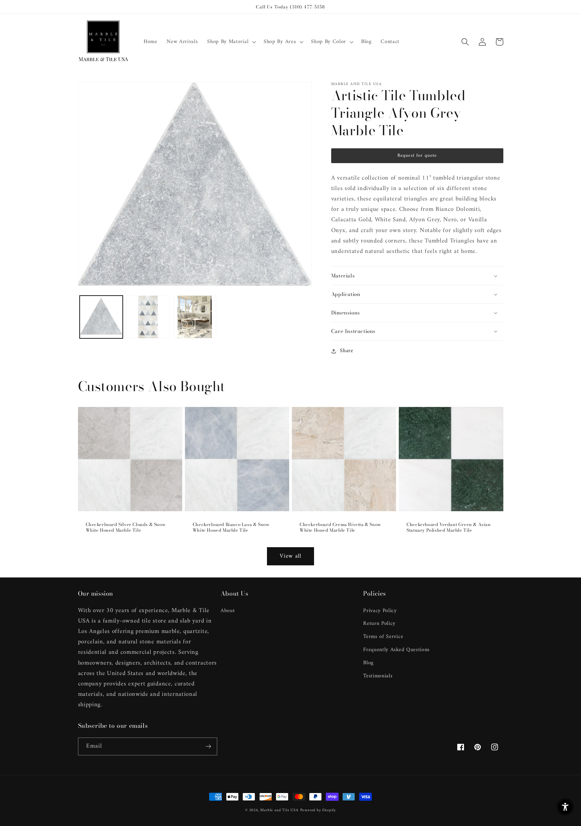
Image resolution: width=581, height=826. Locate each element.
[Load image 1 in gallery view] (101, 316)
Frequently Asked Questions (396, 649)
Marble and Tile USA (279, 810)
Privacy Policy (380, 610)
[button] (230, 42)
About (228, 610)
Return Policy (379, 623)
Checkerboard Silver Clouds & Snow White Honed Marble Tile (126, 527)
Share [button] (346, 350)
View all (290, 556)
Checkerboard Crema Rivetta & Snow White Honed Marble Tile (340, 527)
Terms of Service (383, 636)
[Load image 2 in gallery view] (147, 316)
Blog (368, 663)
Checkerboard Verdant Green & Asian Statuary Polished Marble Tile (448, 527)
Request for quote (417, 155)
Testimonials (377, 676)
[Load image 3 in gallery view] (195, 316)
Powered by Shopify (318, 810)
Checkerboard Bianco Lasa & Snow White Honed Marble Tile (231, 527)
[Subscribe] (208, 747)
